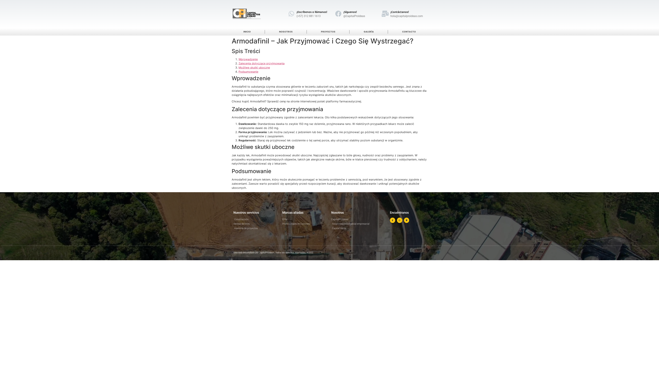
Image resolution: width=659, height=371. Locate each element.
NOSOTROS (286, 31)
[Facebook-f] (392, 220)
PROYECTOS (328, 31)
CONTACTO (409, 31)
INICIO (247, 31)
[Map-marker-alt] (406, 220)
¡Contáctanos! (399, 12)
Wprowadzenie (248, 59)
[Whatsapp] (399, 220)
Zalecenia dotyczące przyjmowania (262, 63)
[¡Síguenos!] (338, 14)
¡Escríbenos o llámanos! (312, 12)
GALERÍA (369, 31)
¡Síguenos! (350, 12)
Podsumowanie (248, 71)
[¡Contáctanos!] (385, 14)
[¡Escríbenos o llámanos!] (291, 14)
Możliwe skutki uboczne (254, 67)
